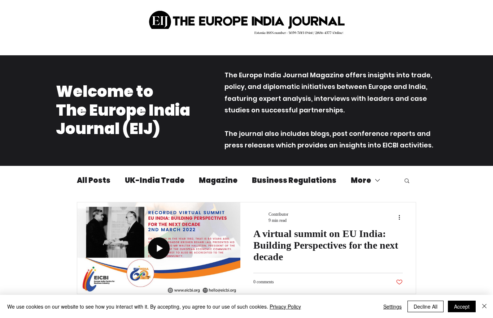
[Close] (484, 306)
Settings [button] (392, 306)
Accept (462, 306)
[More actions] (401, 217)
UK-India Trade (154, 180)
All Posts (93, 180)
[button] (406, 181)
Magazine (218, 180)
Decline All (425, 306)
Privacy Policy (285, 306)
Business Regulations (294, 180)
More (361, 180)
